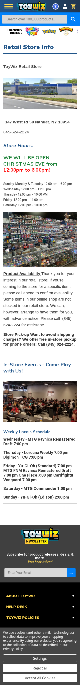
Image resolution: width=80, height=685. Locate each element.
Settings (40, 658)
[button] (55, 6)
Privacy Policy (12, 649)
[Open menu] (8, 6)
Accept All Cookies (40, 677)
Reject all (40, 668)
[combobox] (34, 19)
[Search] (73, 19)
